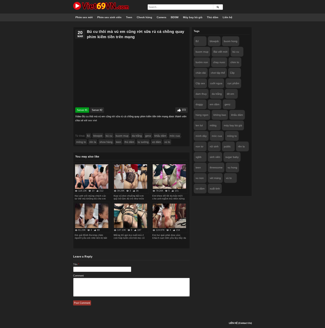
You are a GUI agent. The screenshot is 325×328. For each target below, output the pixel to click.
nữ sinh (214, 146)
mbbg (213, 125)
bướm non (202, 62)
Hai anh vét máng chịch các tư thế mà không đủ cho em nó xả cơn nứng (90, 199)
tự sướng (143, 141)
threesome (216, 167)
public (227, 146)
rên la (92, 141)
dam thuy (201, 93)
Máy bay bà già (192, 17)
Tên (76, 264)
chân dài (201, 72)
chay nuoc (219, 62)
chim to (234, 62)
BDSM (174, 17)
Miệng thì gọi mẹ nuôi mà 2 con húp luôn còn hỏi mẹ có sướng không (129, 238)
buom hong (230, 41)
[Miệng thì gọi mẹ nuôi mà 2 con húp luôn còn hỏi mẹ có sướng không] (130, 216)
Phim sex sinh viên (109, 17)
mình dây (201, 135)
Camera (161, 17)
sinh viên (215, 156)
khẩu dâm (160, 135)
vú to (167, 141)
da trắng (137, 135)
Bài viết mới (220, 51)
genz (148, 135)
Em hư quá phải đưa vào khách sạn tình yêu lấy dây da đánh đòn (169, 238)
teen (118, 141)
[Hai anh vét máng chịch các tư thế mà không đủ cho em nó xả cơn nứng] (91, 176)
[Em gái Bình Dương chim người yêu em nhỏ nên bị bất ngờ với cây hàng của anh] (91, 216)
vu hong (232, 167)
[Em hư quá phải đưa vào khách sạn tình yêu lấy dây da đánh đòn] (169, 216)
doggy (199, 104)
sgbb (198, 156)
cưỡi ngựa (216, 83)
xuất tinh (215, 188)
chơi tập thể (218, 72)
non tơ (199, 146)
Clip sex (200, 83)
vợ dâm (156, 141)
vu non (200, 178)
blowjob (97, 135)
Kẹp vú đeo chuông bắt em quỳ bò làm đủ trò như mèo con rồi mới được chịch (129, 199)
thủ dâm (129, 141)
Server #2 (97, 110)
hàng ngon (202, 114)
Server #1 (82, 110)
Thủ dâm (212, 17)
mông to (81, 141)
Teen (129, 17)
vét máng (215, 178)
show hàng (105, 141)
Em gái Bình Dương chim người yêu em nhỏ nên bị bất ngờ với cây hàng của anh (91, 238)
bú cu (109, 135)
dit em (230, 93)
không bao (219, 114)
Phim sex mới (84, 17)
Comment (78, 275)
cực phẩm (233, 83)
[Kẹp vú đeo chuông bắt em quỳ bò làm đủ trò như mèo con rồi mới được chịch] (130, 176)
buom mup (122, 135)
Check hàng (144, 17)
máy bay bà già (233, 125)
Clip (232, 72)
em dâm (214, 104)
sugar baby (232, 156)
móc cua (175, 135)
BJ (88, 135)
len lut (199, 125)
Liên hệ (227, 17)
